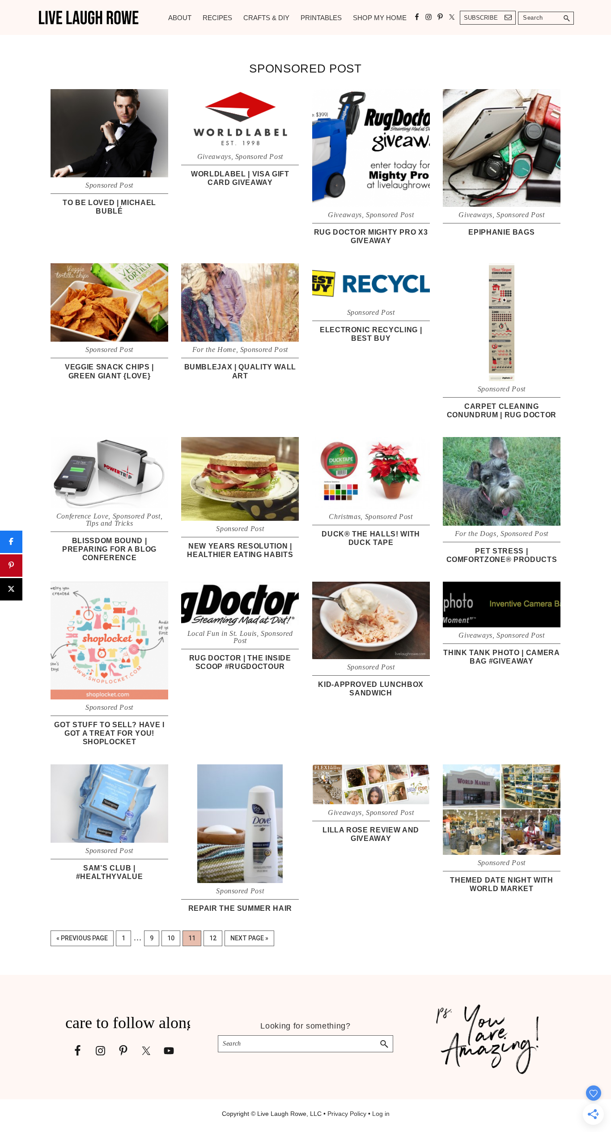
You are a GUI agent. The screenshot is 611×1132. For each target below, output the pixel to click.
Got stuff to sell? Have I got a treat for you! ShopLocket (109, 733)
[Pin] (11, 565)
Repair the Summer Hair (240, 908)
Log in (381, 1113)
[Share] (11, 542)
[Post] (11, 589)
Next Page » (249, 940)
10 (173, 938)
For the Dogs (475, 533)
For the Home (214, 349)
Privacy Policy (346, 1113)
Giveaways (214, 156)
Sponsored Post (109, 185)
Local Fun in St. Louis (222, 633)
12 (215, 938)
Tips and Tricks (109, 523)
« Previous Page (82, 940)
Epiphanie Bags (501, 232)
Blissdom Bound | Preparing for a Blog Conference (109, 549)
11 (194, 938)
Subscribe (481, 17)
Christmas (345, 516)
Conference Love (82, 516)
